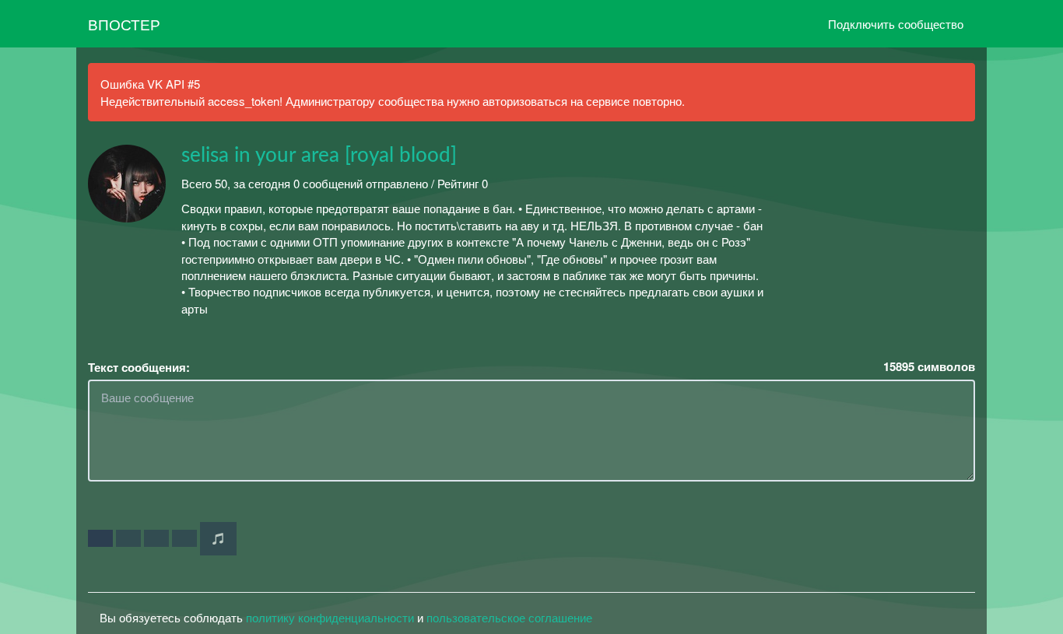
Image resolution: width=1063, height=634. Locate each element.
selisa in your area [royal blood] (319, 155)
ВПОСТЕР (124, 23)
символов (929, 367)
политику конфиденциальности (330, 617)
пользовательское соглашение (509, 617)
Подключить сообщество (895, 24)
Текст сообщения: (139, 367)
